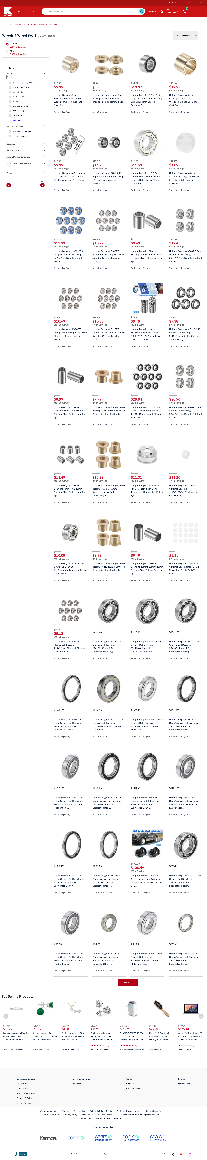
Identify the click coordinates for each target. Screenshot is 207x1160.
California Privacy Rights (101, 1111)
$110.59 (135, 788)
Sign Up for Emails (25, 1103)
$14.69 (57, 239)
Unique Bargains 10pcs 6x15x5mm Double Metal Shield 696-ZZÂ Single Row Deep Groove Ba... (145, 332)
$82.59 (173, 944)
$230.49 (97, 631)
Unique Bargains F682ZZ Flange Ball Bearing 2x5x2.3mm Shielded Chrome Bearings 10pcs (69, 644)
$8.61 (57, 629)
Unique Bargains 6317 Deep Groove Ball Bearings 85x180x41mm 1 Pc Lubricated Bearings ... (146, 644)
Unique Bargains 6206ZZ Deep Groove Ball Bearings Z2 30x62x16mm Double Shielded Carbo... (185, 410)
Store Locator (184, 1084)
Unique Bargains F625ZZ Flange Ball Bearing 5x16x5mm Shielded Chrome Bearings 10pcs (108, 332)
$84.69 (96, 944)
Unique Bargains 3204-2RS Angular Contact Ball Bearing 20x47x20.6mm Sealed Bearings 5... (146, 98)
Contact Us (22, 1084)
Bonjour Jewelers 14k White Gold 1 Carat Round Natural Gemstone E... (44, 1036)
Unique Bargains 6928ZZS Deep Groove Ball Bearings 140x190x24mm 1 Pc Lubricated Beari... (183, 956)
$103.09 (174, 788)
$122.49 (135, 710)
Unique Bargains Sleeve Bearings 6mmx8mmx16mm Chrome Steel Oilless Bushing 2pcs (69, 410)
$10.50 (57, 551)
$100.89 (97, 866)
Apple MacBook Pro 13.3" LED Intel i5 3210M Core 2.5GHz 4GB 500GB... (190, 1036)
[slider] (8, 185)
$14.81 (134, 83)
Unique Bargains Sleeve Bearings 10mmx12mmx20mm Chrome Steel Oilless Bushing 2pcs (147, 566)
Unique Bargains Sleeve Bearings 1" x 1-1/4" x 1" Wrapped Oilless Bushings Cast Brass (183, 98)
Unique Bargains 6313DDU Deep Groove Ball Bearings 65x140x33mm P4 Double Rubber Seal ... (183, 800)
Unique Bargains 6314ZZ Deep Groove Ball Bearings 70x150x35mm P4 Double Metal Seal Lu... (147, 956)
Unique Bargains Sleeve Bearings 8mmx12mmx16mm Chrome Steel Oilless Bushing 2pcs (146, 254)
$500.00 (181, 1026)
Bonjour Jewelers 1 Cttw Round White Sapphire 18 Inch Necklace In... (73, 1036)
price (9, 173)
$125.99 (36, 1026)
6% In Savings (176, 246)
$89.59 (58, 944)
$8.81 (172, 551)
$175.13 (183, 1029)
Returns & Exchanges (26, 1093)
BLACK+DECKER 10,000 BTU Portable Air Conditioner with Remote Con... (131, 1036)
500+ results (28, 35)
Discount (11, 143)
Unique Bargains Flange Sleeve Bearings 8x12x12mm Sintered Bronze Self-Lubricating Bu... (108, 566)
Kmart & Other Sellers (18, 163)
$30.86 (134, 395)
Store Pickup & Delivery (19, 156)
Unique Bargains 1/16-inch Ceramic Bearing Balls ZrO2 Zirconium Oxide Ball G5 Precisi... (184, 566)
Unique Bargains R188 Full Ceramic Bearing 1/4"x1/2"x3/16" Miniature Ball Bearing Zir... (183, 488)
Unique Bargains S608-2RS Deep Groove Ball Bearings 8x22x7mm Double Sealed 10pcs (68, 254)
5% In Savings (138, 90)
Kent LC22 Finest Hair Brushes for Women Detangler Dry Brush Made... (159, 1036)
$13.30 (173, 239)
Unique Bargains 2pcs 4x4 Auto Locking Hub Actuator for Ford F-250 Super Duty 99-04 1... (147, 878)
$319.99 (125, 1029)
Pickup (18, 52)
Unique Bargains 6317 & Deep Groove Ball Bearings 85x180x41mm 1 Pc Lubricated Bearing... (185, 644)
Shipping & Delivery (25, 1098)
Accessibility (79, 1111)
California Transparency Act (129, 1111)
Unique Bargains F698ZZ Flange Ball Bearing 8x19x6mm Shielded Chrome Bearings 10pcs (70, 332)
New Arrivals (13, 150)
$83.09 (135, 944)
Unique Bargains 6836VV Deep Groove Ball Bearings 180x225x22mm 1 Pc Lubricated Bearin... (68, 722)
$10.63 (96, 317)
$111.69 (97, 788)
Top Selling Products (17, 996)
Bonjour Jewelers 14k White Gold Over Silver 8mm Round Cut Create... (102, 1036)
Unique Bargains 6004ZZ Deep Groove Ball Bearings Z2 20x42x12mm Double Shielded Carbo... (185, 254)
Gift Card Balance (134, 1088)
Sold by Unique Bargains (64, 112)
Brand (9, 73)
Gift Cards (76, 1084)
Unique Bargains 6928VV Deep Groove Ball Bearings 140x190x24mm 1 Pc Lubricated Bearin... (183, 722)
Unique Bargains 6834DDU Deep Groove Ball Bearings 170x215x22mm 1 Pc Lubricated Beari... (107, 878)
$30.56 (173, 395)
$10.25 (134, 317)
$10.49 (57, 83)
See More (17, 120)
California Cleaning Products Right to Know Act (138, 1114)
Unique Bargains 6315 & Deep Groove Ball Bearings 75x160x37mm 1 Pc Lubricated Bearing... (185, 878)
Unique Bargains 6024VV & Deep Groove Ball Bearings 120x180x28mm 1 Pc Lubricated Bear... (107, 800)
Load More (128, 982)
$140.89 (59, 710)
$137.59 (97, 710)
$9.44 (95, 83)
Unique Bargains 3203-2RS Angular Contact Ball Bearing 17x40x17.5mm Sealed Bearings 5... (107, 176)
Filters (10, 67)
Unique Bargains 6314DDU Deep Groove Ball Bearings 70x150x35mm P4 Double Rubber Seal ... (68, 800)
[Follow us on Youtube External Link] (181, 1154)
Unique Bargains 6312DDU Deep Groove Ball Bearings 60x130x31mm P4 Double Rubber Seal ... (68, 956)
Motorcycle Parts (30, 24)
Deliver (18, 45)
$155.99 (174, 631)
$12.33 (134, 161)
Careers (65, 1111)
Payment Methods (52, 1114)
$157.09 (135, 631)
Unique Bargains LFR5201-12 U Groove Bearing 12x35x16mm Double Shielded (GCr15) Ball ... (70, 566)
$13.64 (173, 83)
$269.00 (65, 1026)
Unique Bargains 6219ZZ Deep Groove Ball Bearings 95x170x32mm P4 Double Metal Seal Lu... (147, 722)
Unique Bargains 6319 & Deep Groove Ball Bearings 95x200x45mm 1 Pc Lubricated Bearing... (108, 644)
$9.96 (134, 551)
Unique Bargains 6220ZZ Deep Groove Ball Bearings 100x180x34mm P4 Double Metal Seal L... (108, 722)
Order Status (22, 1088)
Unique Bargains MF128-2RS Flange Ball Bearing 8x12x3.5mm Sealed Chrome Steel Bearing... (184, 332)
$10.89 (96, 239)
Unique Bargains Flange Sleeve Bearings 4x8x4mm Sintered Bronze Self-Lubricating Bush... (108, 98)
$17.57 (96, 161)
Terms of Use (87, 1114)
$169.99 (6, 1026)
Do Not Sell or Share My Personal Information (101, 1118)
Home (6, 24)
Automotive (16, 24)
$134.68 (152, 1026)
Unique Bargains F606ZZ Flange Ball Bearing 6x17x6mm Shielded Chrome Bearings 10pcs (108, 254)
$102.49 (59, 866)
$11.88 (134, 473)
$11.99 (95, 1029)
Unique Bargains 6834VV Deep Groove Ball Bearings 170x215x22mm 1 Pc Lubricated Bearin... (68, 878)
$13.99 (7, 1029)
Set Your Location (18, 47)
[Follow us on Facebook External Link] (164, 1154)
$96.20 (153, 1029)
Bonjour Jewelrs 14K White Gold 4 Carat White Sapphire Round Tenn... (16, 1036)
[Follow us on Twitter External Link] (173, 1154)
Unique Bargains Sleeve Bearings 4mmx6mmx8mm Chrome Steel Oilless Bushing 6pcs (69, 488)
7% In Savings (138, 324)
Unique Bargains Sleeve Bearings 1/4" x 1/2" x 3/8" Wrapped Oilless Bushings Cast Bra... (68, 98)
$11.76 (173, 473)
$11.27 (57, 317)
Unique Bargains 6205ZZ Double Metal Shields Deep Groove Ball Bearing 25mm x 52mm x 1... (146, 176)
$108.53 (135, 863)
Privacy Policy (70, 1114)
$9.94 (172, 317)
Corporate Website (48, 1111)
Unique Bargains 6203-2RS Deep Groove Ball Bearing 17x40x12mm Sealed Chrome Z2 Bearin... (146, 410)
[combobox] (93, 11)
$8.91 (134, 239)
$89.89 (173, 866)
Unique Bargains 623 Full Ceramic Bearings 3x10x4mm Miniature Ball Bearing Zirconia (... (184, 176)
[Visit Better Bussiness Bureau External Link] (21, 1153)
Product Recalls (105, 1114)
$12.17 (173, 161)
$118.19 (174, 710)
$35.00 (66, 1029)
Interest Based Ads (154, 1111)
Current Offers (15, 125)
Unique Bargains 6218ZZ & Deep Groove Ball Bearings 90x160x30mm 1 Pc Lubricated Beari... (106, 956)
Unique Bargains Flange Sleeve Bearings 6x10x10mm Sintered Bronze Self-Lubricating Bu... (108, 410)
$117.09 (59, 788)
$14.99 (36, 1029)
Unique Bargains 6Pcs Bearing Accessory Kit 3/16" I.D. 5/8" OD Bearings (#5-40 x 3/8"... (70, 176)
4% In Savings (61, 90)
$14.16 (57, 473)
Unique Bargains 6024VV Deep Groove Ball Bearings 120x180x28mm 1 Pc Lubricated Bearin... (145, 800)
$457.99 (123, 1026)
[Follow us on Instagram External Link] (189, 1154)
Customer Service (26, 1079)
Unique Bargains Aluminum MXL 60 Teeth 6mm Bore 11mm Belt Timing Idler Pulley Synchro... (147, 488)
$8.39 (95, 395)
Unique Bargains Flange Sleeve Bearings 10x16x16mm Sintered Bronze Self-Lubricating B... (108, 488)
